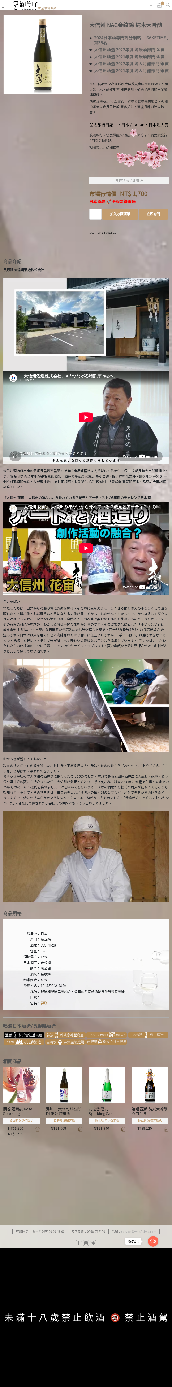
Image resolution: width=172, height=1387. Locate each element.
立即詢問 (153, 214)
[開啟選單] (4, 5)
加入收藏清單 (120, 214)
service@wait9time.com (138, 1231)
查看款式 (37, 1129)
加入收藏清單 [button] (80, 1129)
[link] (159, 5)
